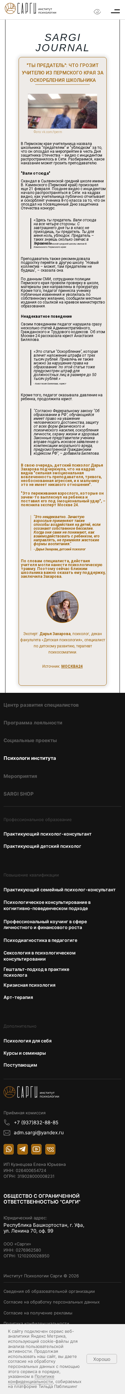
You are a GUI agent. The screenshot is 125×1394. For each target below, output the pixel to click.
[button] (115, 11)
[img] (30, 8)
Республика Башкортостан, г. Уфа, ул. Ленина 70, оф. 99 (45, 1228)
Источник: (62, 666)
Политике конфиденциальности (31, 1379)
